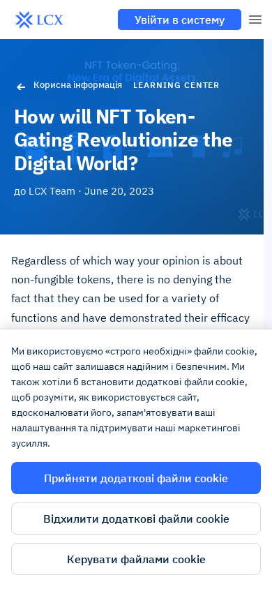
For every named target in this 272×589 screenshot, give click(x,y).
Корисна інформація (77, 85)
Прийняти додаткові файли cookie (136, 478)
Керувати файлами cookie (136, 559)
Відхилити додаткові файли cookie (136, 518)
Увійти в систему (180, 20)
